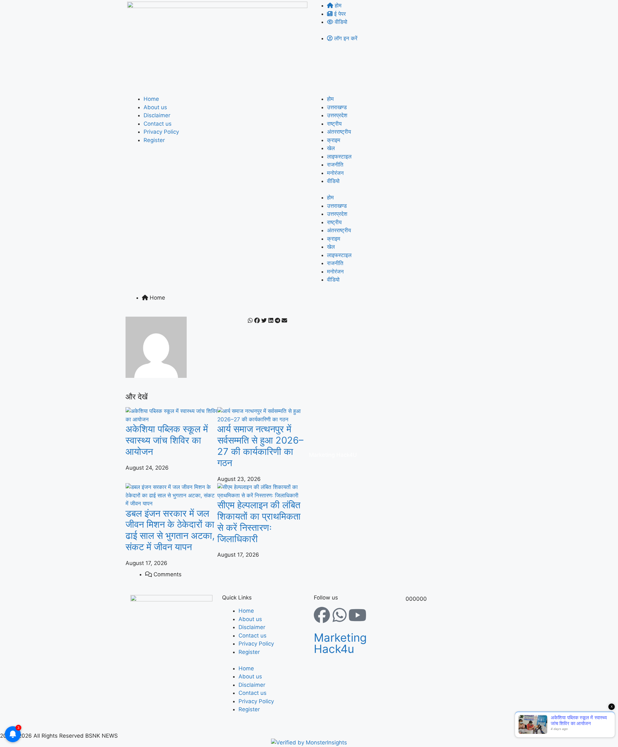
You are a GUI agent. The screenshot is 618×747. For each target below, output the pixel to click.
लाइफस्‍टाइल (339, 156)
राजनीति (335, 164)
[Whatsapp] (340, 615)
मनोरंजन (335, 173)
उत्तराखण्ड (337, 107)
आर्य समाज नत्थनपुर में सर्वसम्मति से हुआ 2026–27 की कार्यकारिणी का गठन (260, 445)
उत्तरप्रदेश (337, 115)
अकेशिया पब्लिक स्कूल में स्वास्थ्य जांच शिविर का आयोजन (167, 440)
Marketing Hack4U (333, 455)
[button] (250, 321)
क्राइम (333, 140)
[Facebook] (322, 615)
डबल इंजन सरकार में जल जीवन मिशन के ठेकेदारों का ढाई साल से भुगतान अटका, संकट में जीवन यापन (170, 530)
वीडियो (333, 181)
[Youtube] (357, 615)
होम (330, 99)
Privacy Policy (161, 132)
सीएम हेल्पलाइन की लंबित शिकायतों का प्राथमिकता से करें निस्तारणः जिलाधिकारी (259, 521)
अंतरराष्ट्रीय (339, 132)
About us (155, 107)
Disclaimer (157, 115)
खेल (331, 148)
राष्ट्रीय (334, 123)
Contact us (158, 123)
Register (154, 140)
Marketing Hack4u (340, 643)
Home (151, 99)
